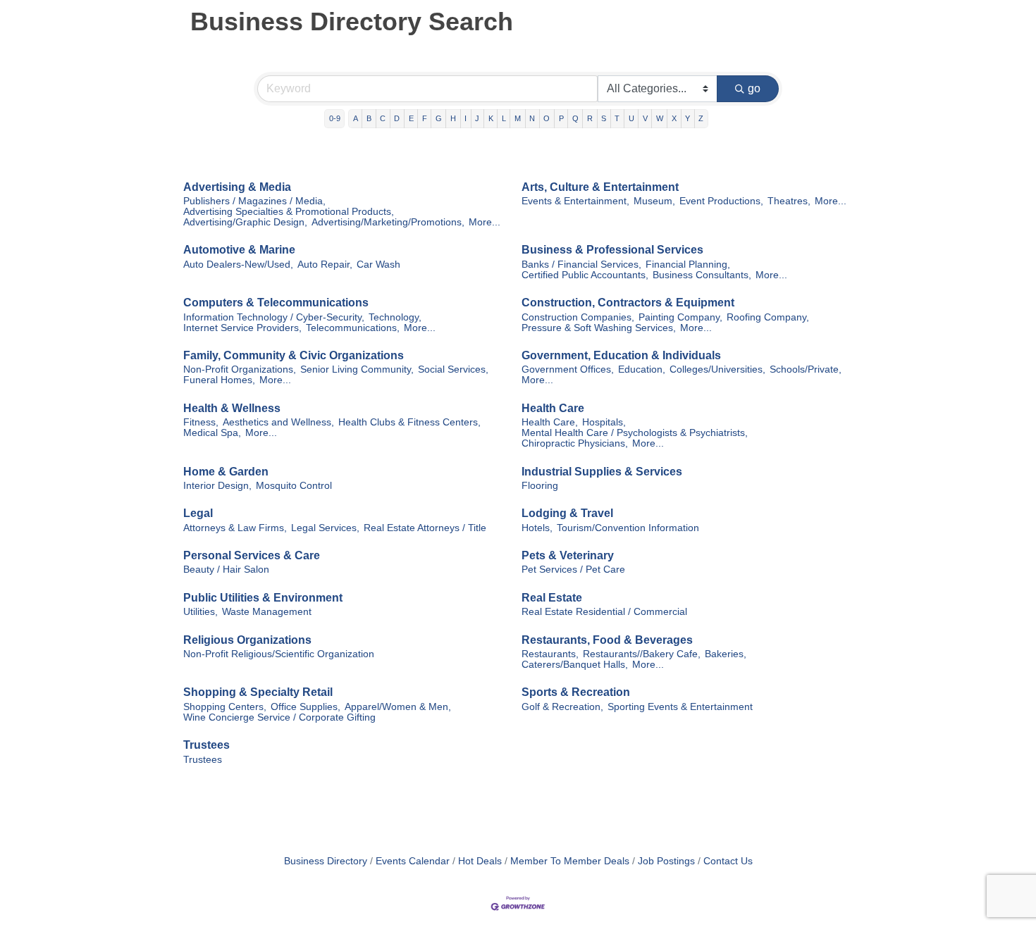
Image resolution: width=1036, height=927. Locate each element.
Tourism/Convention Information (628, 528)
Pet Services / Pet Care (573, 569)
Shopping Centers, (224, 707)
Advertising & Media (237, 187)
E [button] (411, 118)
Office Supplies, (305, 707)
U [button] (631, 118)
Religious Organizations (247, 640)
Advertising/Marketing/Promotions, (388, 222)
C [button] (383, 118)
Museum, (654, 201)
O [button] (546, 118)
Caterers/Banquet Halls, (575, 664)
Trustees (206, 745)
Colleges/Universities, (717, 369)
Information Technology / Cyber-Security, (273, 317)
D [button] (397, 118)
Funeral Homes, (219, 380)
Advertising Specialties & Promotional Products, (288, 211)
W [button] (659, 118)
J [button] (477, 118)
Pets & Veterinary (568, 555)
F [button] (424, 118)
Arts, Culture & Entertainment (600, 187)
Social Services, (453, 369)
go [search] (754, 88)
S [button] (603, 118)
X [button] (674, 118)
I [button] (465, 118)
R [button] (590, 118)
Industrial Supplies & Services (602, 472)
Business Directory (325, 861)
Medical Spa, (212, 433)
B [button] (368, 118)
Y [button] (687, 118)
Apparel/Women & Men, (398, 707)
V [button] (645, 118)
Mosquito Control (294, 485)
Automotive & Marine (239, 250)
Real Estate (552, 598)
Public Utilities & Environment (263, 598)
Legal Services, (325, 528)
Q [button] (575, 118)
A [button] (355, 118)
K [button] (490, 118)
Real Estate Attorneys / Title (425, 528)
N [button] (532, 118)
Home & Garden (226, 472)
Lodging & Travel (567, 513)
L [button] (504, 118)
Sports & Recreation (576, 692)
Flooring (540, 485)
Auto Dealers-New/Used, (238, 264)
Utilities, (200, 611)
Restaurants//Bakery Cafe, (642, 654)
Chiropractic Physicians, (575, 443)
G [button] (439, 118)
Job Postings (666, 861)
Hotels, (537, 528)
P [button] (561, 118)
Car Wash (378, 264)
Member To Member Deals (569, 861)
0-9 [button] (334, 118)
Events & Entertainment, (575, 201)
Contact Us (728, 861)
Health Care (553, 408)
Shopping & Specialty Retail (258, 692)
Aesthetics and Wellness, (278, 422)
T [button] (617, 118)
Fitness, (200, 422)
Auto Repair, (324, 264)
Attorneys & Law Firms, (235, 528)
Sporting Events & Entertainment (680, 707)
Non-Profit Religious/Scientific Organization (278, 654)
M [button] (517, 118)
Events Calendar (413, 861)
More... (484, 222)
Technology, (395, 317)
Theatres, (788, 201)
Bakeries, (725, 654)
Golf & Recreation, (562, 707)
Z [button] (700, 118)
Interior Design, (217, 485)
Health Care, (550, 422)
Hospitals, (604, 422)
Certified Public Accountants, (585, 275)
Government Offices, (568, 369)
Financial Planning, (688, 264)
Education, (641, 369)
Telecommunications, (353, 328)
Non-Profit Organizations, (239, 369)
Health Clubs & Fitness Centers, (409, 422)
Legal (198, 513)
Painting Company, (680, 317)
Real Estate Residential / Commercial (604, 611)
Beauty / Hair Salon (226, 569)
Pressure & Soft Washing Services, (599, 328)
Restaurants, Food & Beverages (607, 640)
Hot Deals (480, 861)
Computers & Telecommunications (276, 303)
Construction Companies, (578, 317)
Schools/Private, (805, 369)
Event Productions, (721, 201)
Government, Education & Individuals (621, 355)
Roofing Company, (768, 317)
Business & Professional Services (612, 250)
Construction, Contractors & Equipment (628, 303)
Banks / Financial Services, (581, 264)
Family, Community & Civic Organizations (293, 355)
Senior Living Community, (357, 369)
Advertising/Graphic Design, (245, 222)
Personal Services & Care (251, 555)
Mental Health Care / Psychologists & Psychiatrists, (635, 433)
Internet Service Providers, (242, 328)
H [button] (453, 118)
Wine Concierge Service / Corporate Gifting (279, 717)
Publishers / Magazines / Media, (254, 201)
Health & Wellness (231, 408)
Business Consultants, (702, 275)
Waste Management (267, 611)
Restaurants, (550, 654)
